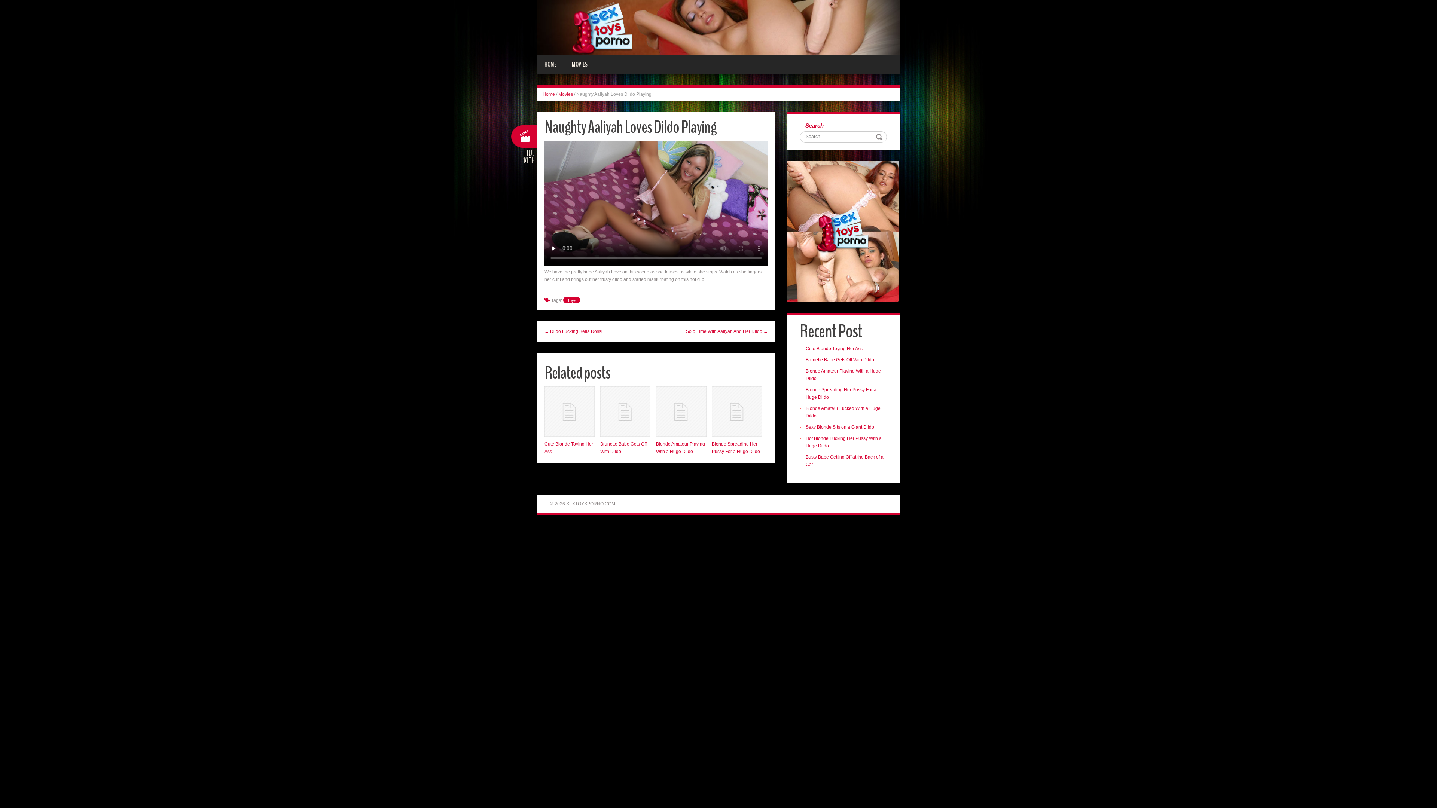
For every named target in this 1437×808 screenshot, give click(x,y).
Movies (580, 64)
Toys (571, 300)
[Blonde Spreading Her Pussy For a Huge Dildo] (737, 411)
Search (814, 125)
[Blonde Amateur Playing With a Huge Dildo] (681, 411)
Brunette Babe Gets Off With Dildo (840, 359)
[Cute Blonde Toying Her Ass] (569, 411)
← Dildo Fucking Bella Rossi (573, 331)
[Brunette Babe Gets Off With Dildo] (625, 411)
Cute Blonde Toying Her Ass (834, 348)
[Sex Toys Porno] (718, 27)
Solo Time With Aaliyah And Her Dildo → (727, 331)
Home (550, 64)
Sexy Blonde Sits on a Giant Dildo (840, 427)
